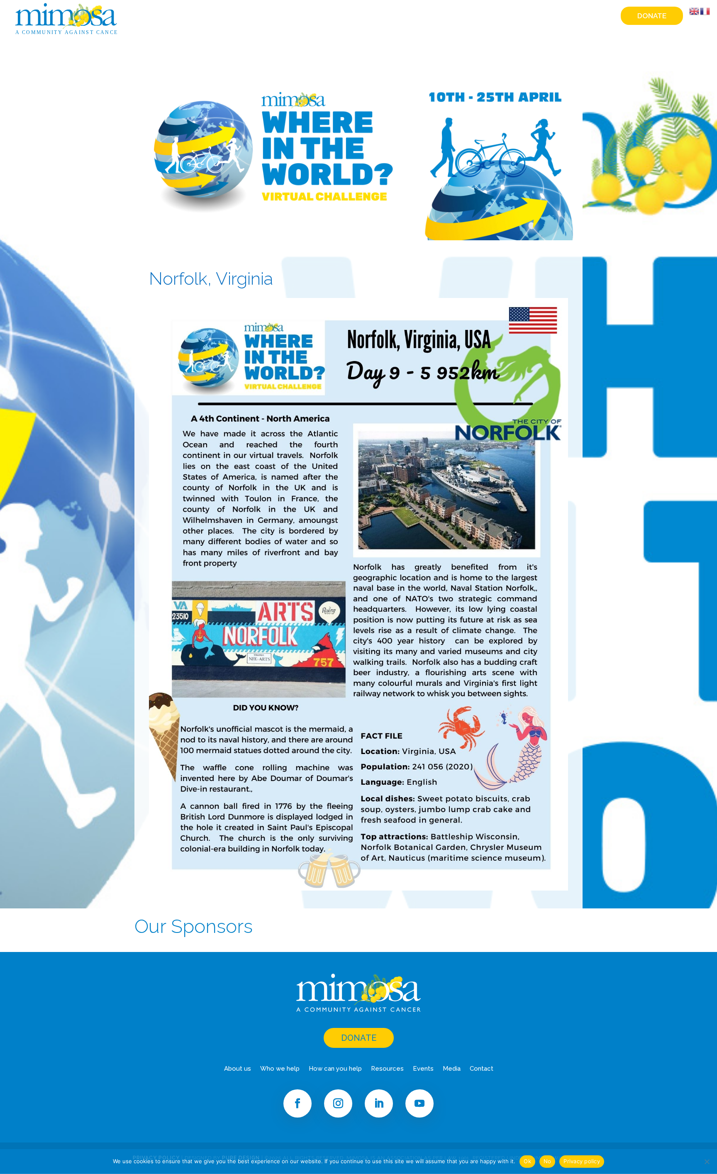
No (547, 1161)
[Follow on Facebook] (297, 1103)
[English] (694, 10)
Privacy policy (581, 1161)
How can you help (430, 16)
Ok (527, 1161)
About (323, 16)
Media (561, 16)
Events (529, 16)
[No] (706, 1161)
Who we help (367, 16)
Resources (489, 16)
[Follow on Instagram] (338, 1103)
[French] (705, 10)
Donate (651, 16)
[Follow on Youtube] (419, 1103)
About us (237, 1069)
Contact (596, 16)
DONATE (358, 1038)
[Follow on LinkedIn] (379, 1103)
